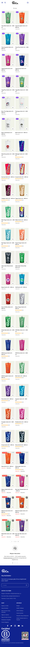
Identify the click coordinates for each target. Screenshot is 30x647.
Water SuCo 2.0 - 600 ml (21, 220)
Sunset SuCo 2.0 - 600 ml (21, 177)
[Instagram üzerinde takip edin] (15, 626)
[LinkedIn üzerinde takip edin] (22, 626)
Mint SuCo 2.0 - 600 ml (21, 376)
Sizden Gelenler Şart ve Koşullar (21, 618)
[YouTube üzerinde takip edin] (19, 626)
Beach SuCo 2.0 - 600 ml (7, 287)
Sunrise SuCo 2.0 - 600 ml (7, 177)
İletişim (18, 605)
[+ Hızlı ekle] (13, 22)
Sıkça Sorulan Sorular (6, 617)
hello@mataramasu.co (8, 558)
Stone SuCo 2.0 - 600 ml (21, 445)
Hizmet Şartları (19, 613)
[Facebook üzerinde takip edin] (8, 626)
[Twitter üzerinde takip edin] (11, 626)
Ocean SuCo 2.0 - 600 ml (7, 445)
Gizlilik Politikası (20, 608)
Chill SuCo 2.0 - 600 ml (21, 287)
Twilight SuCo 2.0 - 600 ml (8, 198)
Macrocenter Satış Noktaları (5, 611)
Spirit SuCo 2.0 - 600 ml (21, 132)
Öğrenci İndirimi (5, 614)
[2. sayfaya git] (18, 541)
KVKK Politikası (19, 610)
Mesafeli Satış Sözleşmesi (22, 615)
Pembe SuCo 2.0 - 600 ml (21, 422)
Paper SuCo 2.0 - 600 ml (21, 198)
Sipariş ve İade (4, 605)
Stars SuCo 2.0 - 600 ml (7, 466)
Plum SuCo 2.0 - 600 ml (7, 399)
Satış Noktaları (4, 608)
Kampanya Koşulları (6, 619)
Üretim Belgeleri (5, 622)
